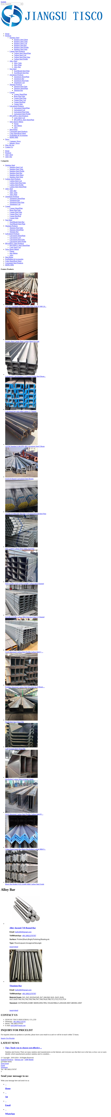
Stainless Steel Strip (20, 49)
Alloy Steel (13, 61)
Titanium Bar (18, 90)
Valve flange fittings (16, 122)
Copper (12, 92)
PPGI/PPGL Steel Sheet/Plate (24, 120)
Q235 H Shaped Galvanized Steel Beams (19, 479)
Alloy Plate (18, 65)
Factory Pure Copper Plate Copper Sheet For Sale (22, 341)
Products (8, 36)
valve (16, 127)
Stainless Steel (14, 38)
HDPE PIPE (14, 137)
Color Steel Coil (19, 118)
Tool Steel (13, 69)
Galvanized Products (17, 106)
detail (16, 947)
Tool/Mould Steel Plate (22, 71)
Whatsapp (4, 1067)
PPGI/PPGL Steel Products (19, 116)
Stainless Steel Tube (21, 41)
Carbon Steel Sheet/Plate (22, 53)
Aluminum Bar (19, 79)
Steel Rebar (13, 129)
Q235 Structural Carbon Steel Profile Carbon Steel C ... (24, 652)
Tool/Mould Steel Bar (21, 73)
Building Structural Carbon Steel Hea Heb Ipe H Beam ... (25, 687)
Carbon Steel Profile (21, 59)
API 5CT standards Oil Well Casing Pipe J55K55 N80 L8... (25, 306)
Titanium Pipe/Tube (20, 86)
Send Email (5, 1063)
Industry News (15, 143)
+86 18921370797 (29, 936)
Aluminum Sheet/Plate (21, 77)
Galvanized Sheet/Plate (22, 108)
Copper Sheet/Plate (20, 94)
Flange (16, 124)
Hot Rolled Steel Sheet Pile (14, 722)
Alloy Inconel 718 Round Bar (23, 928)
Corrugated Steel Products (18, 131)
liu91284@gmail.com (23, 932)
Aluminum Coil (19, 83)
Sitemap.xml (19, 1060)
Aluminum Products (16, 75)
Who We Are (9, 145)
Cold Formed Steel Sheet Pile (15, 749)
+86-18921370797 (19, 1022)
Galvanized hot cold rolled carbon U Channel (20, 411)
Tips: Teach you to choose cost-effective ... (23, 1048)
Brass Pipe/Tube (19, 96)
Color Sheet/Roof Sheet (18, 133)
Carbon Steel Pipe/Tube (22, 57)
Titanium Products (16, 84)
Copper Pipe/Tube (20, 98)
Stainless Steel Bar (20, 45)
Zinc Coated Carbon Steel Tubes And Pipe (19, 549)
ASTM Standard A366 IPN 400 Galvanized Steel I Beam (25, 446)
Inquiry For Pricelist (8, 1038)
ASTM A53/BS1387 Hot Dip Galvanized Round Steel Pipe (25, 514)
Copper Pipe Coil (20, 100)
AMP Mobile (28, 1060)
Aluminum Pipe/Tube (21, 81)
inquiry (12, 947)
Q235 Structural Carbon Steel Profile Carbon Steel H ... (24, 814)
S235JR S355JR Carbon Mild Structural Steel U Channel (24, 617)
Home (7, 34)
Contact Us (9, 147)
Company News (15, 141)
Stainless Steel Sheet (21, 40)
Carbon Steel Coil (20, 55)
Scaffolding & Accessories (19, 135)
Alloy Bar (17, 67)
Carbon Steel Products (17, 51)
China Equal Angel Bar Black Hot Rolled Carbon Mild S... (25, 849)
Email (3, 1065)
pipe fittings (18, 126)
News (7, 139)
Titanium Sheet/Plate (21, 88)
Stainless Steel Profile (21, 47)
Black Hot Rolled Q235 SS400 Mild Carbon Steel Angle (24, 884)
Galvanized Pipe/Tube (21, 112)
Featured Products (7, 1060)
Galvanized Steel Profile (22, 114)
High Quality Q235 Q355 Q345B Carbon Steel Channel (24, 584)
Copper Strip (18, 104)
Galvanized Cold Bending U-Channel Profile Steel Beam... (25, 376)
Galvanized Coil (19, 110)
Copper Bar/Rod (19, 102)
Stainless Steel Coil (20, 43)
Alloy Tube (18, 63)
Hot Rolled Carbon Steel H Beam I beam (19, 779)
